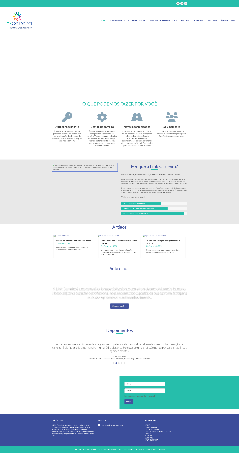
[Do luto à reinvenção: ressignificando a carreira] (154, 235)
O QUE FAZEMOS (152, 429)
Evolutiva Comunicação (136, 449)
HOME (147, 425)
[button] (113, 363)
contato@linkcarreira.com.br (112, 425)
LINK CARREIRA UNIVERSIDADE (158, 431)
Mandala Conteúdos (158, 449)
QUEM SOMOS (151, 427)
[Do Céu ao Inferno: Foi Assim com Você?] (61, 235)
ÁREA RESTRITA (151, 440)
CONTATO (149, 438)
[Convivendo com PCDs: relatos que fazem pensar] (108, 235)
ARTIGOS (149, 436)
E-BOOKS (149, 433)
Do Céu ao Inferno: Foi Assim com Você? (73, 241)
